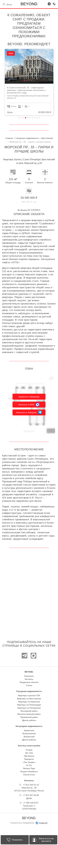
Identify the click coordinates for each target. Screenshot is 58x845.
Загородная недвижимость (29, 726)
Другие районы (29, 720)
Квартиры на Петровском (29, 708)
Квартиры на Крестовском (29, 698)
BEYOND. (29, 672)
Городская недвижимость (29, 691)
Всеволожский (29, 733)
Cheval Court (29, 774)
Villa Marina (29, 756)
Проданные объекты (29, 682)
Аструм (29, 750)
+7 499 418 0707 (30, 803)
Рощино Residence (29, 771)
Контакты (29, 679)
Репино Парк (29, 768)
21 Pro (29, 765)
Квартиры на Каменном (29, 702)
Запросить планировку (29, 397)
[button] (3, 80)
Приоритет (29, 759)
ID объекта (22, 210)
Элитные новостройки (29, 745)
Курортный (29, 730)
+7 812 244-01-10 (31, 785)
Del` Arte (29, 753)
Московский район (29, 711)
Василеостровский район (29, 714)
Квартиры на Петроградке (29, 705)
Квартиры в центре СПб (29, 695)
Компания (29, 676)
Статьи (29, 685)
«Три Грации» (29, 762)
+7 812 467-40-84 (31, 795)
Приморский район (29, 717)
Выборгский (29, 736)
